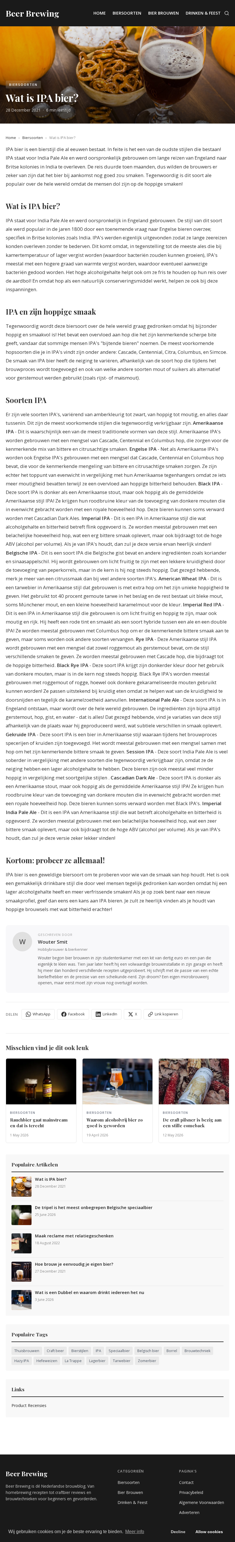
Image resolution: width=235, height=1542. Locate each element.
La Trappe (73, 1360)
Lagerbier (97, 1360)
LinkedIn (110, 1014)
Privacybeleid (191, 1492)
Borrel (172, 1350)
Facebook (76, 1014)
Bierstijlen (79, 1350)
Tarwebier (121, 1360)
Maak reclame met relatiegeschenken (74, 1236)
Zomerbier (147, 1360)
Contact (186, 1482)
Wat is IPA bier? (50, 1179)
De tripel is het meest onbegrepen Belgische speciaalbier (93, 1207)
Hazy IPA (21, 1360)
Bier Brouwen (163, 13)
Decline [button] (178, 1531)
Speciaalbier (119, 1350)
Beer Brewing (27, 1473)
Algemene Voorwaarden (201, 1502)
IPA (98, 1350)
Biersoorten (127, 13)
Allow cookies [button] (209, 1531)
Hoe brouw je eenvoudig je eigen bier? (74, 1264)
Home (99, 13)
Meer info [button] (134, 1531)
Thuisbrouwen (26, 1350)
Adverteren (189, 1512)
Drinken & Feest (203, 13)
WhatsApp (41, 1014)
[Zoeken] (226, 13)
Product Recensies (28, 1405)
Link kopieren (166, 1014)
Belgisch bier (148, 1350)
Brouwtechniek (197, 1350)
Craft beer (55, 1350)
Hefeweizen (46, 1360)
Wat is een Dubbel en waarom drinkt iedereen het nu (89, 1292)
